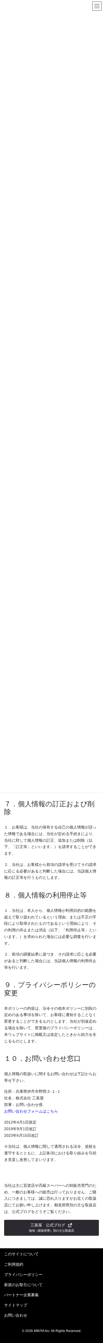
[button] (51, 1228)
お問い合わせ (15, 1315)
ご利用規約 (13, 1264)
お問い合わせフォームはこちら (31, 1111)
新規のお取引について (23, 1285)
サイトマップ (15, 1305)
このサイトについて (21, 1254)
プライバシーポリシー (23, 1274)
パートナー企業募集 (21, 1295)
